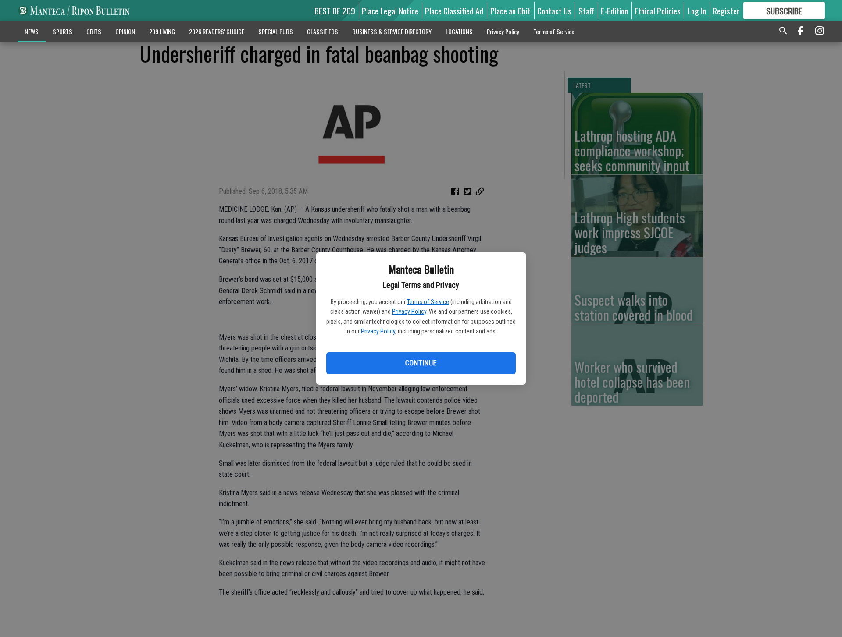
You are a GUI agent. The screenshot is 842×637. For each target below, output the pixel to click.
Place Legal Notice (390, 10)
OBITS (93, 31)
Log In (697, 10)
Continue (420, 363)
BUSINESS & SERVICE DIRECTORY (392, 31)
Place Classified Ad (454, 10)
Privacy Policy (409, 311)
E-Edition (614, 10)
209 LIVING (162, 31)
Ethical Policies (658, 10)
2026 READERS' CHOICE (216, 31)
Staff (586, 10)
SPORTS (62, 31)
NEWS (32, 31)
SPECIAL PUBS (275, 31)
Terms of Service (428, 301)
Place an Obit (510, 10)
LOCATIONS (459, 31)
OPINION (125, 31)
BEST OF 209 (334, 10)
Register (726, 10)
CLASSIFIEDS (322, 31)
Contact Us (554, 10)
